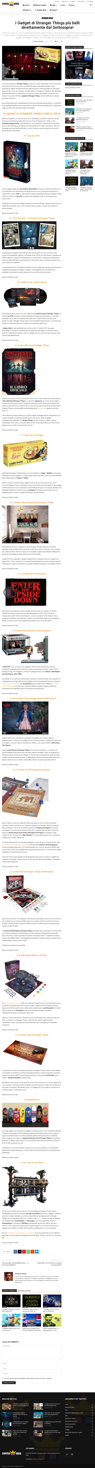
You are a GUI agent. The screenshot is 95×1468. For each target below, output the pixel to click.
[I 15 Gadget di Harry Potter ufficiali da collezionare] (69, 120)
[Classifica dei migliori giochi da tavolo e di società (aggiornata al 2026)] (6, 1406)
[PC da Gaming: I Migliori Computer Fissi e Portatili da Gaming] (6, 1415)
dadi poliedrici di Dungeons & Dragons (14, 845)
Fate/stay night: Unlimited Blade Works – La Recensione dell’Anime (15, 1264)
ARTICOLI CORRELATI (9, 1290)
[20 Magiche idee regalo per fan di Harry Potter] (86, 147)
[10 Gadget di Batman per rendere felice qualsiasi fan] (11, 1301)
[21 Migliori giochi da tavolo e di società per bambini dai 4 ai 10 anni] (38, 1406)
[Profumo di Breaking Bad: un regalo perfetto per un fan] (52, 1320)
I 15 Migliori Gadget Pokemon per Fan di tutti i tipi (70, 172)
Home (3, 14)
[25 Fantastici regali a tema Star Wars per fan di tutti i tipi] (31, 1301)
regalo (39, 1218)
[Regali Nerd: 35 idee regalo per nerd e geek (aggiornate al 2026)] (69, 111)
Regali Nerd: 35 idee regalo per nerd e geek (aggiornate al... (71, 154)
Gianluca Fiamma (38, 41)
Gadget (17, 14)
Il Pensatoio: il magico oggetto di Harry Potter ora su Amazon (86, 189)
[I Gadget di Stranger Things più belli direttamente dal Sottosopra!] (69, 129)
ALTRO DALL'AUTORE (24, 1290)
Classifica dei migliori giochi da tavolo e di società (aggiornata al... (21, 1405)
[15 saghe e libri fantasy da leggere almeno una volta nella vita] (38, 1433)
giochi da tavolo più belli (13, 1003)
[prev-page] (3, 1334)
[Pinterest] (24, 1251)
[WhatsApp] (28, 1251)
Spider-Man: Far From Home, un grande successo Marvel (49, 1264)
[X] (20, 1251)
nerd (39, 408)
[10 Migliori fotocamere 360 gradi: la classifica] (38, 1424)
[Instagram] (72, 1454)
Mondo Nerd (10, 14)
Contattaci (72, 1)
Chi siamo (57, 1)
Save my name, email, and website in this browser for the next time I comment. (28, 1378)
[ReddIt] (32, 1251)
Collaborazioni (65, 1)
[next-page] (6, 1334)
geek (44, 408)
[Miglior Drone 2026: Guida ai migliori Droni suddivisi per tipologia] (6, 1433)
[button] (91, 5)
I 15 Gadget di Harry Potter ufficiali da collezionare (85, 172)
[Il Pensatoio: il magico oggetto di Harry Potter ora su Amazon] (86, 181)
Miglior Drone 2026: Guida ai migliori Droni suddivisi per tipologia (20, 1432)
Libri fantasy (90, 1)
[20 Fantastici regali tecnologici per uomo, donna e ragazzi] (6, 1424)
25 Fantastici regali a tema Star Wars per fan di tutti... (71, 189)
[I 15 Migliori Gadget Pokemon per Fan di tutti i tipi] (11, 1320)
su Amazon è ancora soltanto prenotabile (20, 1233)
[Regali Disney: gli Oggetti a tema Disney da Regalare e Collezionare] (31, 1320)
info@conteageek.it (38, 1459)
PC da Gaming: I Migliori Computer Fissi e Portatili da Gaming (20, 1414)
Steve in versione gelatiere (11, 684)
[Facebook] (15, 1251)
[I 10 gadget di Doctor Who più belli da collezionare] (52, 1301)
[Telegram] (37, 1251)
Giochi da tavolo (81, 1)
